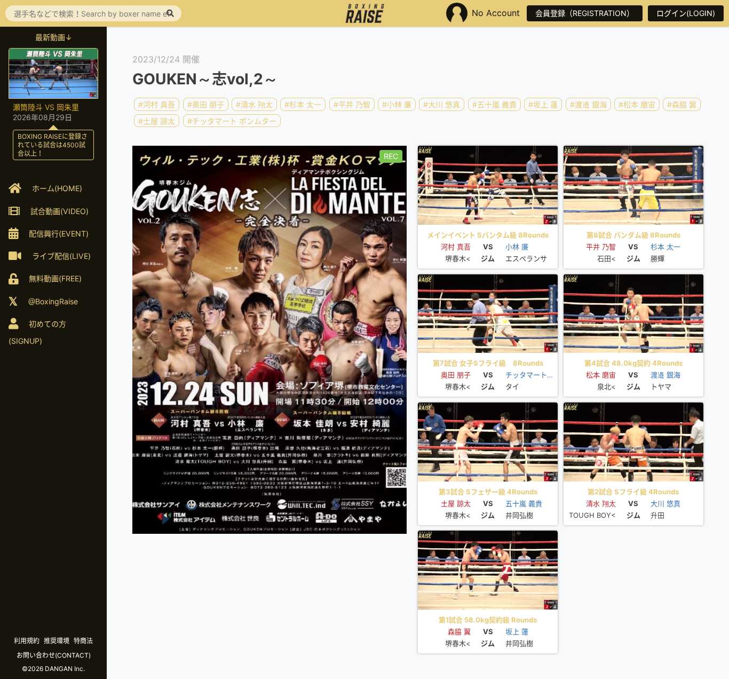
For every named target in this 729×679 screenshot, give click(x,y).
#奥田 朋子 (205, 104)
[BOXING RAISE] (365, 13)
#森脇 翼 (681, 104)
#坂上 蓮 (543, 104)
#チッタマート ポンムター (231, 120)
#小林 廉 (396, 104)
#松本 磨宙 (637, 104)
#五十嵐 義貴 (494, 104)
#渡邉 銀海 (588, 104)
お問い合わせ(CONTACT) (54, 655)
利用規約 (26, 641)
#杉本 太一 (302, 104)
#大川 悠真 (441, 104)
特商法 (83, 641)
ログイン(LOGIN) (685, 13)
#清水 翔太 (254, 104)
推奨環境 (56, 641)
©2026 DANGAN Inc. (53, 669)
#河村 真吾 (156, 104)
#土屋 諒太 (156, 120)
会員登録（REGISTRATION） (584, 13)
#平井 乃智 (352, 104)
